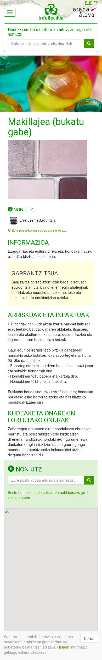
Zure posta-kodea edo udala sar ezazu (39, 230)
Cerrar (89, 638)
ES (95, 2)
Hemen (63, 647)
